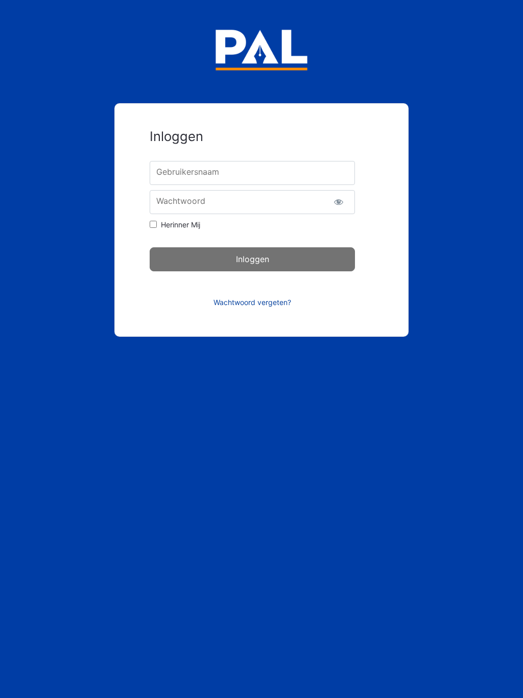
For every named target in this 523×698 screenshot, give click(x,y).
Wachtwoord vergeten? (252, 302)
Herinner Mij (180, 224)
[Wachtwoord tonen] (338, 202)
